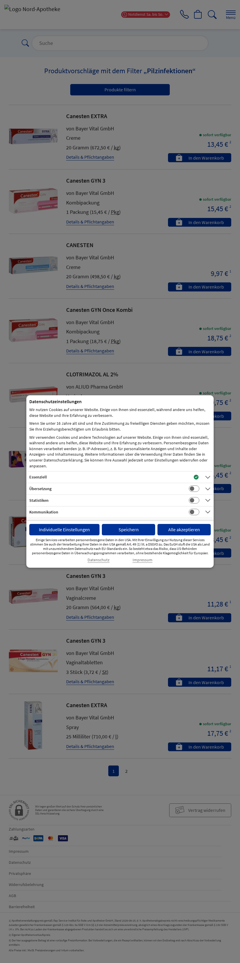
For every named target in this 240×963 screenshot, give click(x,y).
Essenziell (38, 477)
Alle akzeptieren (184, 529)
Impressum (142, 559)
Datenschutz (98, 559)
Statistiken (39, 500)
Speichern (129, 529)
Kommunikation (43, 512)
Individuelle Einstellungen (64, 529)
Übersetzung (40, 488)
